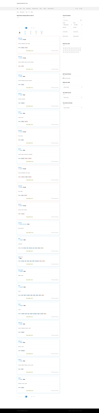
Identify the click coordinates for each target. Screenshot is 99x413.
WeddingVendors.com (22, 3)
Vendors (44, 8)
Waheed (22, 47)
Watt (31, 313)
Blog (24, 8)
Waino (19, 256)
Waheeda (20, 38)
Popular (41, 32)
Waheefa (20, 56)
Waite (40, 295)
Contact (80, 410)
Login (81, 8)
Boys (25, 32)
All (19, 32)
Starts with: (64, 27)
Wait (19, 285)
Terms (77, 410)
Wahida (26, 47)
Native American (23, 224)
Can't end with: (75, 31)
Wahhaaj (20, 75)
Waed (37, 295)
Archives (70, 410)
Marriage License (35, 8)
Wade (29, 295)
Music (41, 8)
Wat (28, 313)
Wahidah (29, 158)
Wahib (19, 111)
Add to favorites (55, 50)
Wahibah (26, 121)
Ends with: (75, 27)
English (21, 239)
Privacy (74, 410)
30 (31, 27)
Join (77, 8)
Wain (19, 238)
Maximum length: (76, 36)
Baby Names (28, 8)
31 (33, 27)
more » (43, 295)
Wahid (19, 148)
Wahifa (22, 66)
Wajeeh (19, 359)
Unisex (36, 32)
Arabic (20, 39)
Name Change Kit (51, 8)
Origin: (74, 22)
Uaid (22, 295)
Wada (25, 295)
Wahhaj (22, 84)
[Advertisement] (38, 21)
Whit (42, 313)
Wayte (38, 313)
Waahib (22, 121)
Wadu (34, 295)
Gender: (64, 22)
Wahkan (20, 222)
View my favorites (67, 78)
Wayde (35, 313)
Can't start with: (65, 31)
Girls (30, 32)
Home (20, 8)
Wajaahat (20, 322)
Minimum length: (65, 36)
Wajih (22, 369)
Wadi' (31, 295)
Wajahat (22, 332)
